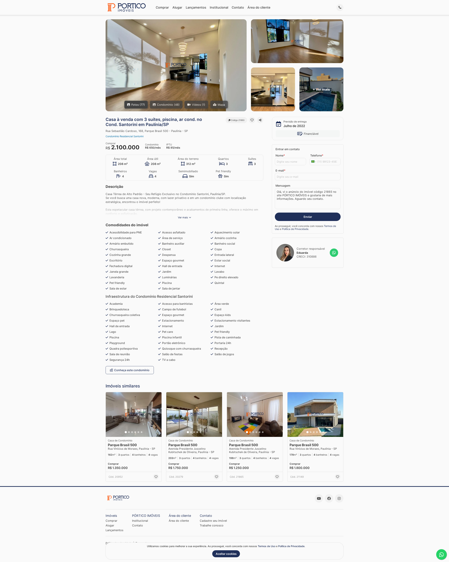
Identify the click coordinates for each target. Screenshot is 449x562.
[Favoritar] (252, 120)
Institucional (219, 7)
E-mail (280, 170)
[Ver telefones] (339, 7)
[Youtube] (319, 498)
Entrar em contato (288, 149)
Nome (280, 155)
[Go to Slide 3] (132, 432)
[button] (134, 414)
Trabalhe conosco (211, 525)
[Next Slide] (158, 414)
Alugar (177, 7)
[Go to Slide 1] (126, 432)
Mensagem (283, 185)
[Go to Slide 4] (135, 432)
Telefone (316, 155)
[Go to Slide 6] (141, 432)
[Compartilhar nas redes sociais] (260, 120)
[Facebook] (329, 498)
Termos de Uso (266, 546)
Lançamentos (196, 7)
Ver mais (183, 217)
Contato (238, 7)
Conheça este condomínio (131, 370)
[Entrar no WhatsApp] (334, 252)
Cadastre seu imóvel (213, 520)
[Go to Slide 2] (129, 432)
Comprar (162, 7)
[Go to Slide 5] (138, 432)
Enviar (308, 217)
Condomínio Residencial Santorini (124, 136)
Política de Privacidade (295, 228)
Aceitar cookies (226, 554)
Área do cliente (258, 7)
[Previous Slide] (109, 414)
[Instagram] (339, 498)
